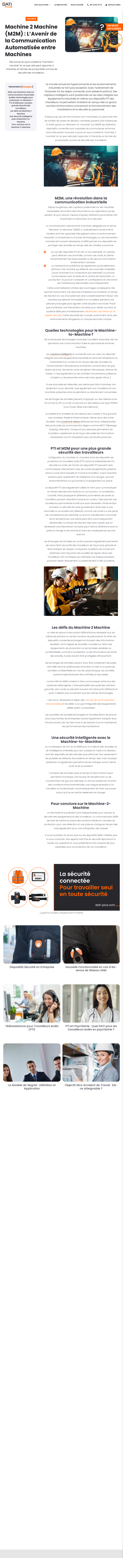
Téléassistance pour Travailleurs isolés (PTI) (31, 1027)
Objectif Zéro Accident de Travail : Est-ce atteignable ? (91, 1086)
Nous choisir (77, 5)
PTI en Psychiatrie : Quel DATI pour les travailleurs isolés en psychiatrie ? (91, 1027)
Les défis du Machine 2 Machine (20, 112)
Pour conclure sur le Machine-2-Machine (20, 125)
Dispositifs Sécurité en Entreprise (32, 967)
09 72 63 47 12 (96, 5)
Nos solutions (41, 5)
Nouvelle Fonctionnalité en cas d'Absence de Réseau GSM (91, 968)
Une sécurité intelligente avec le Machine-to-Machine (21, 119)
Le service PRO (60, 5)
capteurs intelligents (61, 354)
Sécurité (31, 18)
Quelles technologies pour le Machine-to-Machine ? (21, 98)
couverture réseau (70, 421)
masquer (27, 86)
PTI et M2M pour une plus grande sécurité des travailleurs (20, 106)
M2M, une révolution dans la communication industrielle (21, 93)
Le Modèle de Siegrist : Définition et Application (32, 1086)
